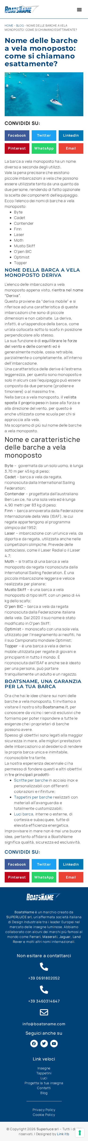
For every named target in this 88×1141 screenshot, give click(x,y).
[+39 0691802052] (44, 966)
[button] (79, 9)
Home (9, 25)
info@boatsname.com (44, 1023)
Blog (20, 25)
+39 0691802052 (44, 978)
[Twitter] (44, 1043)
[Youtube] (54, 1043)
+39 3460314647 (44, 1001)
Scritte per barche (31, 780)
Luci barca (23, 814)
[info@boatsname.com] (44, 1012)
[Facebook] (34, 1043)
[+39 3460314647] (44, 989)
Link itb (63, 1134)
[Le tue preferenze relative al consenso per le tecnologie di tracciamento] (79, 1132)
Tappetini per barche (33, 797)
